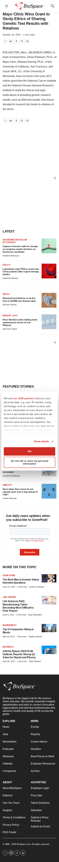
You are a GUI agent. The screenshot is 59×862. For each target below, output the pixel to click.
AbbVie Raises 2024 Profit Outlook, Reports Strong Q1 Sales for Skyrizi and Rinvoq (19, 654)
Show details (41, 441)
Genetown (9, 575)
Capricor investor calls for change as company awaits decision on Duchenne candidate (20, 249)
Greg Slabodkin (35, 615)
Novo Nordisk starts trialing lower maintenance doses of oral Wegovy (20, 322)
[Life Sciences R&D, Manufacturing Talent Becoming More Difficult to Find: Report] (49, 600)
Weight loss (10, 315)
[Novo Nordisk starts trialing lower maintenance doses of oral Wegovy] (49, 321)
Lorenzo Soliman (36, 587)
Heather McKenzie (11, 256)
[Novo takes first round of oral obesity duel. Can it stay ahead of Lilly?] (49, 491)
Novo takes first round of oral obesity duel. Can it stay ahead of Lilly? (20, 492)
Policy (7, 265)
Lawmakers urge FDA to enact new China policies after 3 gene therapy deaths (21, 272)
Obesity (7, 485)
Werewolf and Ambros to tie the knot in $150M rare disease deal (19, 299)
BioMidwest (10, 625)
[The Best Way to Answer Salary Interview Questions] (49, 578)
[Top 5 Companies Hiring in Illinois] (49, 628)
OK (29, 451)
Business (8, 647)
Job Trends (9, 597)
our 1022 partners (24, 398)
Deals (6, 294)
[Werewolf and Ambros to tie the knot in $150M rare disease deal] (49, 300)
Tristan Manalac (10, 498)
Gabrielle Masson (10, 278)
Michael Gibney (10, 305)
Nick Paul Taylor (10, 329)
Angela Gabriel (35, 636)
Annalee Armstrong (11, 476)
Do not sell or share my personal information (29, 462)
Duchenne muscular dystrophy (15, 241)
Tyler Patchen (35, 661)
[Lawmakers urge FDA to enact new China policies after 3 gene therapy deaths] (49, 271)
